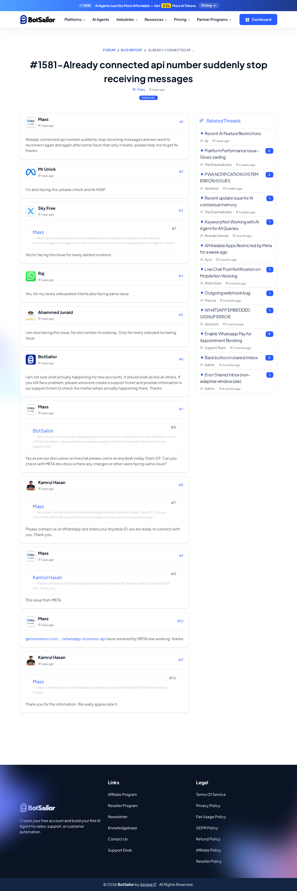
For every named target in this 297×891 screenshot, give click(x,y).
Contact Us (118, 838)
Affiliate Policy (208, 850)
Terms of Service (211, 794)
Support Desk (120, 850)
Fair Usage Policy (211, 816)
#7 (181, 409)
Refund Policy (208, 838)
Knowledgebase (122, 827)
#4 (181, 276)
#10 (180, 621)
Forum (109, 50)
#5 (181, 315)
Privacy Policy (208, 805)
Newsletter (117, 816)
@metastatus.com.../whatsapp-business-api (66, 638)
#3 (181, 210)
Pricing (207, 5)
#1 (181, 121)
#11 (180, 660)
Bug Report (131, 50)
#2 (181, 171)
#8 (181, 485)
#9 (181, 555)
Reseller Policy (209, 861)
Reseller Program (123, 805)
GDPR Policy (207, 827)
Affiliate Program (122, 794)
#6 (181, 359)
